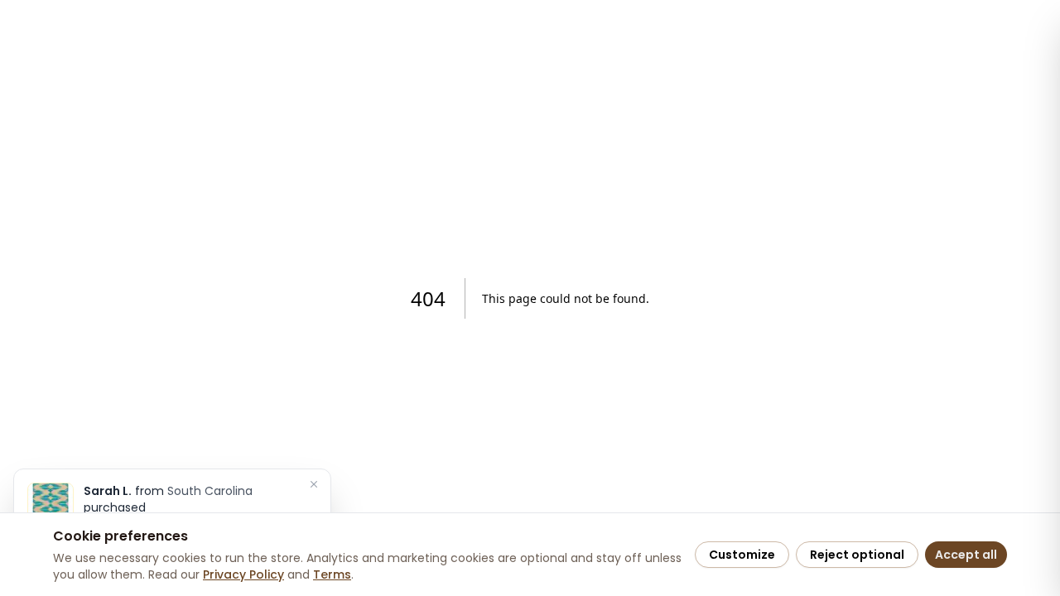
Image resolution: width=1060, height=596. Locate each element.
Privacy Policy (243, 574)
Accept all (966, 554)
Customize (742, 554)
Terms (332, 574)
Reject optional (857, 554)
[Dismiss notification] (314, 484)
